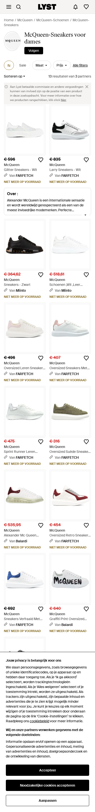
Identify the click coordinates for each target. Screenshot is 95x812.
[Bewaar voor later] (41, 160)
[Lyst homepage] (47, 7)
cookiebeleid (39, 721)
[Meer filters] (9, 65)
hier (63, 100)
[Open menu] (8, 7)
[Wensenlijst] (86, 7)
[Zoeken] (18, 7)
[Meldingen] (75, 7)
